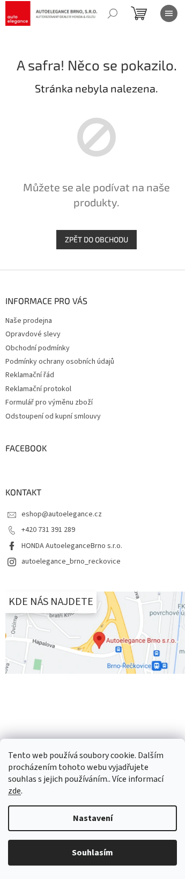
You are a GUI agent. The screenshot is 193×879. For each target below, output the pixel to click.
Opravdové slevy (33, 334)
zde (14, 791)
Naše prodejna (28, 320)
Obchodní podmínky (37, 348)
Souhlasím (92, 853)
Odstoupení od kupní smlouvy (53, 416)
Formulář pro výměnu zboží (49, 402)
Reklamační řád (29, 375)
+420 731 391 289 (48, 529)
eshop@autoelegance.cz (61, 514)
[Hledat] (112, 13)
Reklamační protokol (38, 389)
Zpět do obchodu (96, 239)
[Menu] (169, 13)
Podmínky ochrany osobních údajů (59, 361)
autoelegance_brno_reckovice (71, 561)
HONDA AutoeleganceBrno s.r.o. (71, 546)
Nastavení (93, 818)
